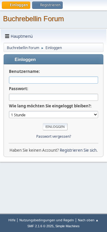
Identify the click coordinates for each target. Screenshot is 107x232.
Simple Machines (67, 226)
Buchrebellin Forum (33, 19)
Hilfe (11, 220)
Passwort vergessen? (53, 136)
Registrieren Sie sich (78, 150)
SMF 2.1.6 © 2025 (40, 226)
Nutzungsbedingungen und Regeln (46, 220)
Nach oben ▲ (88, 220)
